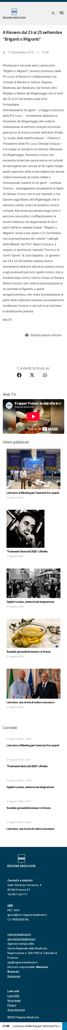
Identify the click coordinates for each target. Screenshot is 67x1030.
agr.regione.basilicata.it (21, 939)
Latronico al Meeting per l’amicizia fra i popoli (33, 492)
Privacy (11, 1005)
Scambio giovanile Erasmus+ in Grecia (28, 651)
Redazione (13, 976)
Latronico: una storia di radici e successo (30, 702)
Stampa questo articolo (46, 335)
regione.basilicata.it (19, 934)
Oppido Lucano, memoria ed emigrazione (30, 601)
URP (10, 905)
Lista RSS (13, 996)
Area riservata (16, 1010)
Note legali (13, 1000)
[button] (61, 12)
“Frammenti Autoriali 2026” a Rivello (27, 551)
